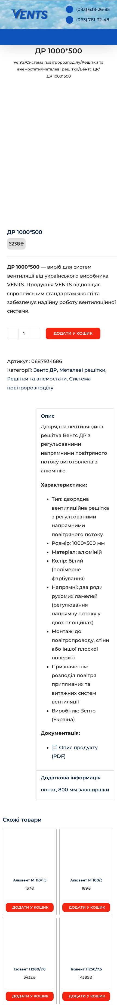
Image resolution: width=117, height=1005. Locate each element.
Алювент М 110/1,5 (30, 880)
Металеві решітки (60, 69)
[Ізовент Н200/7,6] (29, 938)
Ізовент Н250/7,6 (86, 969)
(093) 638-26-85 (93, 9)
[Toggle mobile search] (97, 36)
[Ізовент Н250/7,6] (86, 938)
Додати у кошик (73, 333)
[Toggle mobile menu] (106, 36)
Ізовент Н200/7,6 (29, 969)
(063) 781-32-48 (92, 19)
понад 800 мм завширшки (75, 790)
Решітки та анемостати (37, 379)
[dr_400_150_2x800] (58, 160)
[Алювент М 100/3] (86, 849)
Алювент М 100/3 (86, 880)
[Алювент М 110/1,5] (29, 849)
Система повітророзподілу (53, 62)
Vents (19, 62)
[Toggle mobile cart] (87, 36)
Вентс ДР (89, 69)
